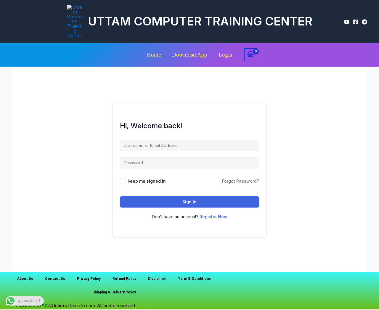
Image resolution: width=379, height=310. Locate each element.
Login (225, 55)
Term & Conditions (194, 279)
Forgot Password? (240, 181)
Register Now (213, 216)
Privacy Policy (89, 279)
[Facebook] (355, 22)
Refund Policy (124, 279)
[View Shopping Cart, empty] (251, 54)
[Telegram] (364, 22)
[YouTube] (346, 22)
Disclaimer (157, 279)
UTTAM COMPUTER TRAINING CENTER (200, 21)
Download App (189, 55)
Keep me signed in (147, 181)
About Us (25, 279)
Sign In (189, 201)
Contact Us (55, 279)
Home (154, 55)
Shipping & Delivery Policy (114, 292)
